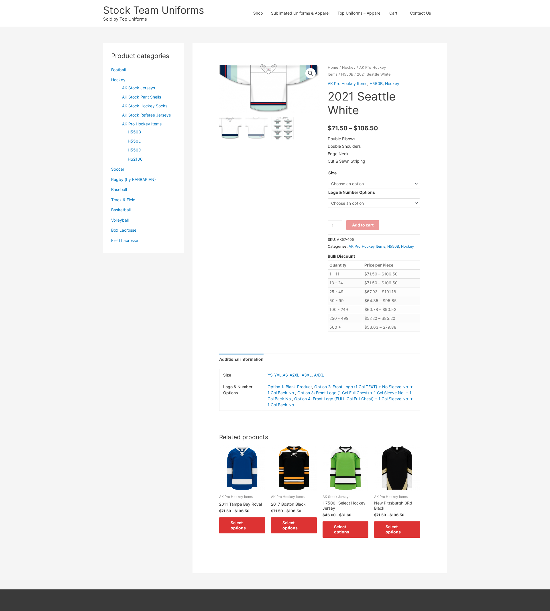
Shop (258, 13)
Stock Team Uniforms (153, 10)
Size (332, 172)
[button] (441, 13)
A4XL (319, 374)
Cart (393, 13)
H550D (134, 149)
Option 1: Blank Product (290, 386)
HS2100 (135, 159)
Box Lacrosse (123, 230)
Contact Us (420, 13)
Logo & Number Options (351, 192)
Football (118, 69)
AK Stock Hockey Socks (144, 105)
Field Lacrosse (124, 240)
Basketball (121, 209)
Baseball (119, 189)
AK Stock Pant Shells (141, 96)
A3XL (307, 374)
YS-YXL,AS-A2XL (283, 374)
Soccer (117, 169)
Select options (238, 525)
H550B (134, 131)
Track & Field (123, 199)
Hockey (118, 79)
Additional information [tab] (241, 359)
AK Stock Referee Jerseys (146, 115)
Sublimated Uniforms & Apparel (300, 13)
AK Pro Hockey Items (142, 123)
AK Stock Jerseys (138, 87)
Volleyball (120, 220)
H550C (134, 141)
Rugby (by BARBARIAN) (133, 179)
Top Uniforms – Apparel (359, 13)
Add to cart (363, 224)
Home (333, 67)
